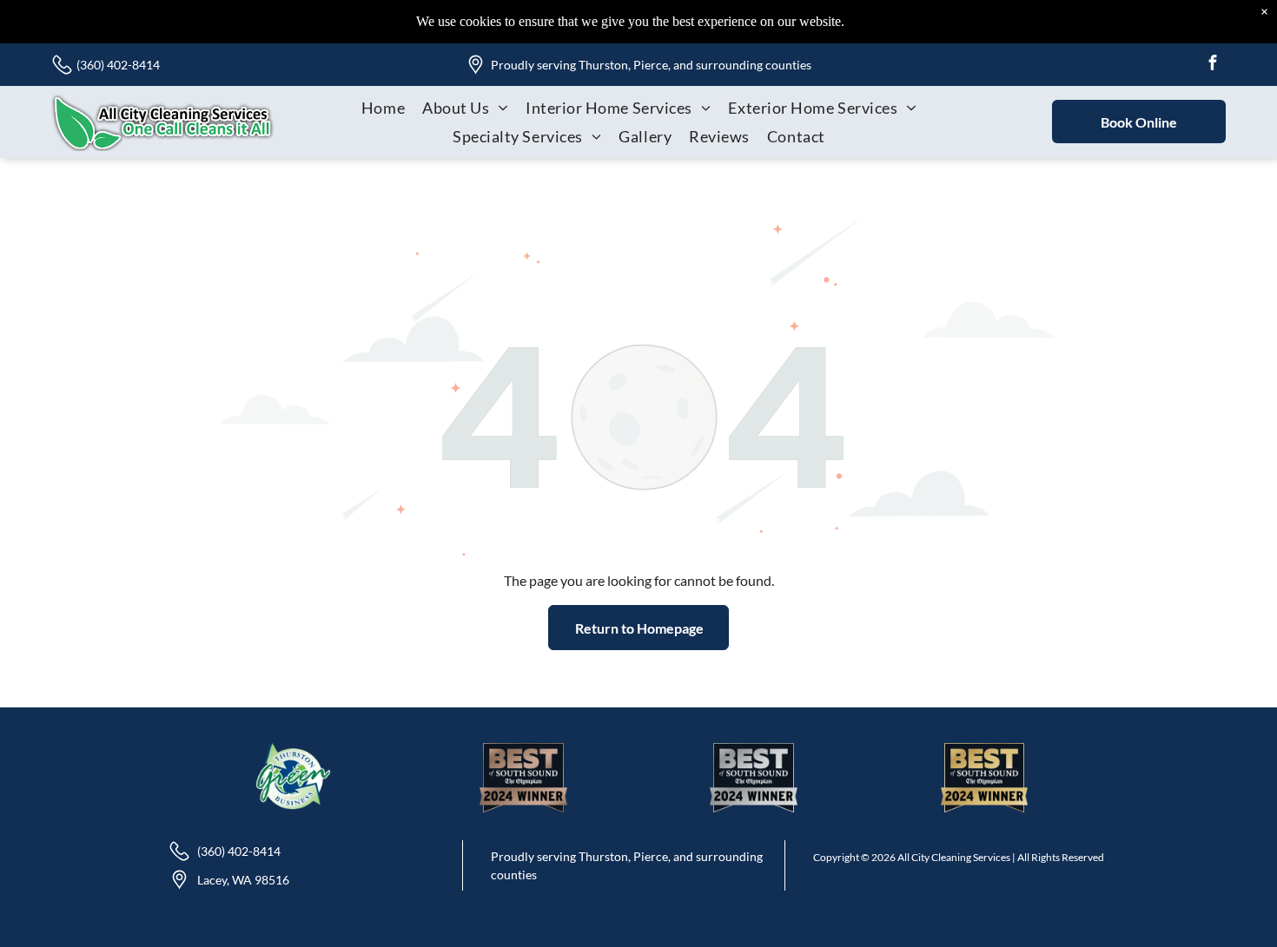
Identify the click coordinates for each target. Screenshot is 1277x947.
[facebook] (1213, 64)
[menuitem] (383, 107)
